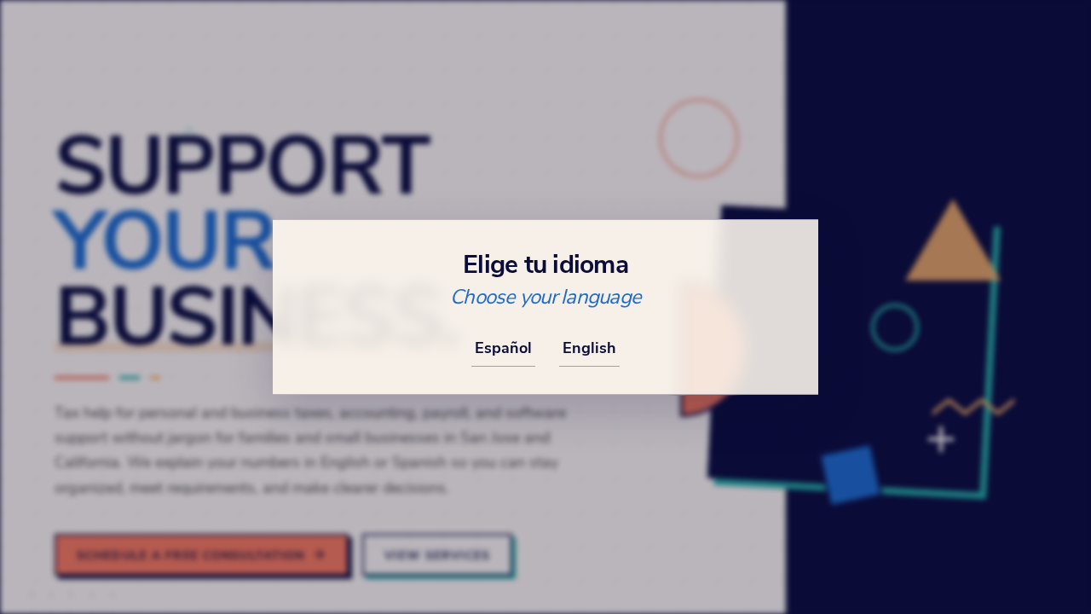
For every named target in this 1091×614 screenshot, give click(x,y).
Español (503, 347)
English (589, 347)
